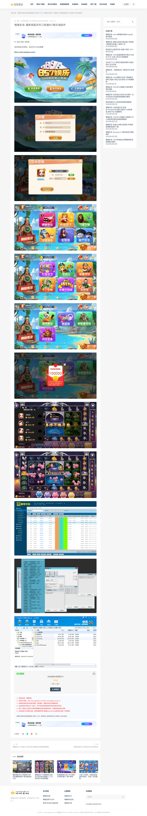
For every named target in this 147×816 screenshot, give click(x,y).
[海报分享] (36, 734)
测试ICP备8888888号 (87, 812)
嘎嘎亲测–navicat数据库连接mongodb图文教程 (119, 35)
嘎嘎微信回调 (68, 799)
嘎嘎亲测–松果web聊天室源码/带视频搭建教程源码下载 (119, 126)
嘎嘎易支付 (68, 796)
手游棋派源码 (35, 21)
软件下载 (93, 4)
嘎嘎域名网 (46, 796)
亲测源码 (75, 4)
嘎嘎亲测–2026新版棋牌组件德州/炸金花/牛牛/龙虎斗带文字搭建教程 (120, 56)
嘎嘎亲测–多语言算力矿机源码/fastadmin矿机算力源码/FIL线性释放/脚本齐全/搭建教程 (119, 110)
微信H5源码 (40, 4)
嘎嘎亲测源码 (48, 13)
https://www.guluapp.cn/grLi (24, 52)
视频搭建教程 (64, 4)
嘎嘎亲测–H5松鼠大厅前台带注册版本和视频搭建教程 (31, 747)
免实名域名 (103, 4)
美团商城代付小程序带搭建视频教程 (119, 102)
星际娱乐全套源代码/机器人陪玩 (117, 49)
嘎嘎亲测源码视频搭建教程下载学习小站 (30, 13)
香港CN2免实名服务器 (50, 803)
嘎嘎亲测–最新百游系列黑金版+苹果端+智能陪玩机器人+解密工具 (119, 43)
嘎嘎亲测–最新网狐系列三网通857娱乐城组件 (54, 716)
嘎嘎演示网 (68, 803)
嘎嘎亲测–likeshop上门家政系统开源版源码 (120, 133)
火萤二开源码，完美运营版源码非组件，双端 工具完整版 (88, 776)
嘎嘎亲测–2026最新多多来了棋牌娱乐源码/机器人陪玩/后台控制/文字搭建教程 (120, 80)
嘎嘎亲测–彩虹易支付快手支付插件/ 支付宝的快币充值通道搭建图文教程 (120, 96)
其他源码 (84, 4)
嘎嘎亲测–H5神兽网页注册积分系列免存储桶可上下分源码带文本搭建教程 (44, 776)
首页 (31, 4)
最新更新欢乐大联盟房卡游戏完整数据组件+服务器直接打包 (22, 776)
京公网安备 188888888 (102, 812)
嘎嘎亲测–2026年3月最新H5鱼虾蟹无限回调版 (119, 88)
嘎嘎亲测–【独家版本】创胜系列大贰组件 (120, 71)
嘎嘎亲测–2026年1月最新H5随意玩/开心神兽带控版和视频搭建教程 (120, 118)
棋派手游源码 (52, 4)
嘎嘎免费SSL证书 (48, 799)
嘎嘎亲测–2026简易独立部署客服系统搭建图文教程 (119, 141)
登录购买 (56, 689)
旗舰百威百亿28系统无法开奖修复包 (86, 747)
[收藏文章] (23, 734)
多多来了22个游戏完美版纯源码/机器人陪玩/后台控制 (120, 63)
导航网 (112, 4)
